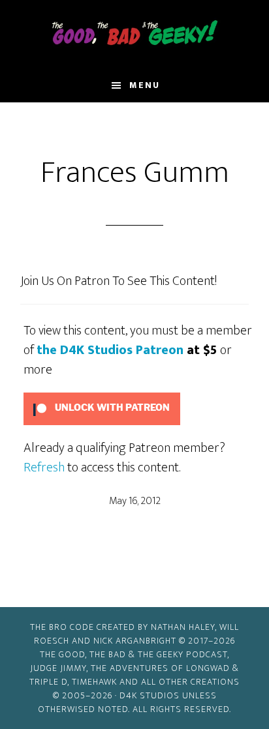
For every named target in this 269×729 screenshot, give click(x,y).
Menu (144, 85)
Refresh (44, 467)
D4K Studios (149, 695)
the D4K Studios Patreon (110, 350)
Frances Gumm (134, 173)
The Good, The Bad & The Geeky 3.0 (135, 34)
